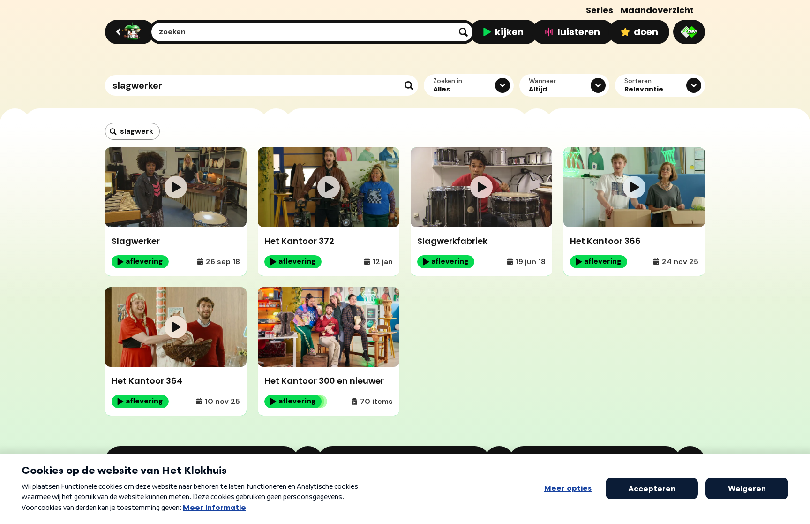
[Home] (128, 32)
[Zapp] (689, 32)
